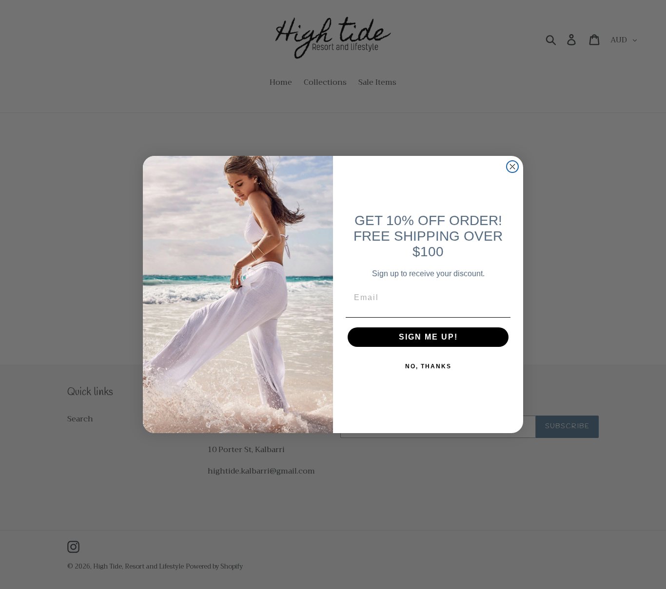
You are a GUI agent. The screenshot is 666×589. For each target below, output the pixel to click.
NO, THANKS (428, 366)
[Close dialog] (512, 166)
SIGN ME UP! (428, 337)
